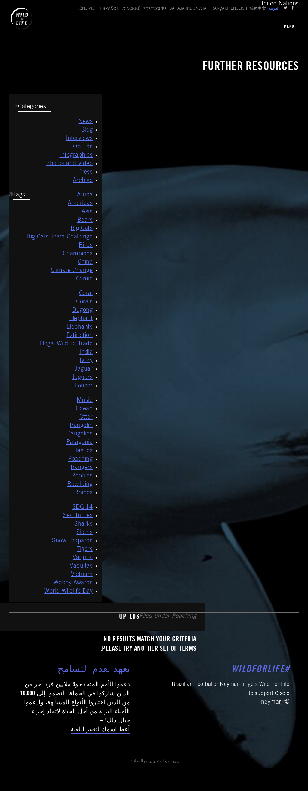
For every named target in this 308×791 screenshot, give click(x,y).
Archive (83, 181)
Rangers (82, 468)
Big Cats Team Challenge (59, 237)
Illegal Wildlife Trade (66, 344)
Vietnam (82, 575)
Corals (84, 302)
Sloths (84, 533)
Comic (84, 279)
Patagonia (79, 443)
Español (109, 8)
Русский (131, 9)
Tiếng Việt (86, 9)
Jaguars (82, 378)
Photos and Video (69, 164)
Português (155, 8)
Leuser (84, 386)
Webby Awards (73, 583)
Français (218, 9)
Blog (87, 130)
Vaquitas (81, 566)
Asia (87, 212)
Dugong (82, 311)
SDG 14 (82, 508)
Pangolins (80, 434)
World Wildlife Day (68, 592)
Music (85, 401)
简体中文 (258, 9)
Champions (78, 254)
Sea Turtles (78, 516)
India (86, 353)
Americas (80, 204)
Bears (85, 220)
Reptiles (82, 476)
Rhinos (83, 493)
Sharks (83, 524)
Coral (86, 294)
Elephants (79, 327)
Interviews (79, 139)
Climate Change (72, 271)
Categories (32, 107)
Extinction (79, 336)
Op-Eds (83, 147)
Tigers (85, 550)
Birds (86, 246)
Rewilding (80, 485)
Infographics (76, 156)
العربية (274, 9)
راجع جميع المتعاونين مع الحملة (156, 761)
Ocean (84, 409)
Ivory (86, 361)
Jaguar (84, 369)
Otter (86, 417)
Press (85, 172)
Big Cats (82, 229)
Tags (19, 195)
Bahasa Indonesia (188, 9)
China (85, 262)
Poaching (80, 459)
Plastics (82, 451)
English (239, 9)
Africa (85, 195)
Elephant (81, 319)
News (85, 122)
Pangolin (81, 426)
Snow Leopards (72, 541)
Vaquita (83, 558)
